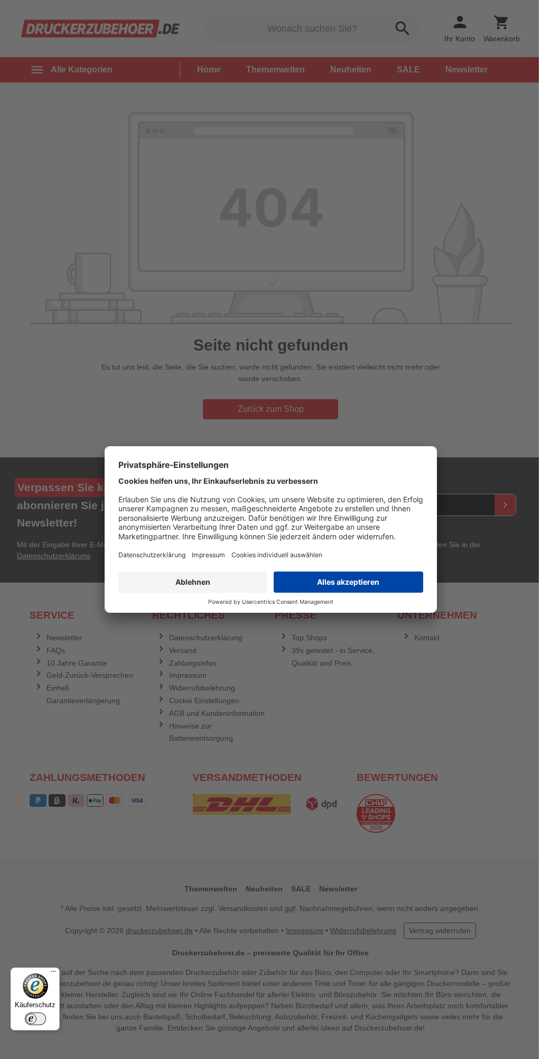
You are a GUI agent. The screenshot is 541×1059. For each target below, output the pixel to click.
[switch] (35, 1018)
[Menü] (53, 974)
